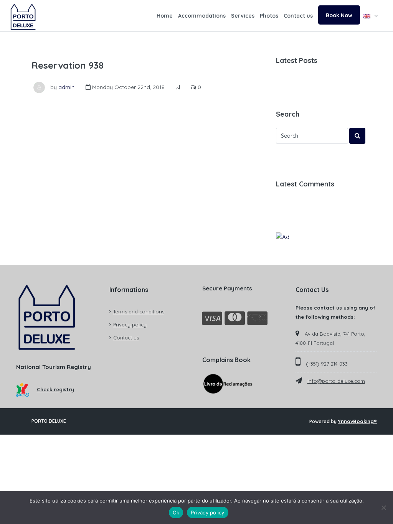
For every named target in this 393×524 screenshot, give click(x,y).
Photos (269, 15)
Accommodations (202, 15)
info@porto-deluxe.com (336, 381)
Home (165, 15)
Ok (176, 512)
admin (66, 87)
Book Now (339, 15)
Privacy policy (130, 324)
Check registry (55, 389)
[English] (371, 15)
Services (242, 15)
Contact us (298, 15)
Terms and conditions (138, 311)
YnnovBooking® (357, 421)
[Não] (383, 507)
